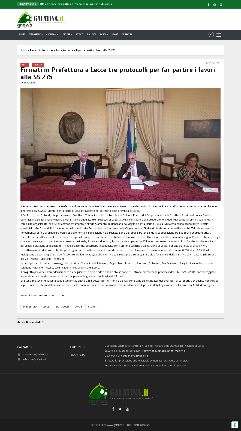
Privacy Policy (77, 355)
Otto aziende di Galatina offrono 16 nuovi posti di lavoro (76, 4)
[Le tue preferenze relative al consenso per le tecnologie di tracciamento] (234, 424)
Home (22, 34)
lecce (46, 306)
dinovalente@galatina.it (35, 354)
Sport (114, 34)
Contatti (127, 34)
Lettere (66, 34)
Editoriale (35, 34)
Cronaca (51, 34)
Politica (91, 34)
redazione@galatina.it (34, 359)
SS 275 (91, 306)
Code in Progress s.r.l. (135, 355)
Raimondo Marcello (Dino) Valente (163, 350)
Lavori (79, 306)
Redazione (29, 82)
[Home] (42, 19)
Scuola (104, 34)
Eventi (79, 34)
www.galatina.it (115, 425)
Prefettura (30, 306)
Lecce (25, 65)
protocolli (62, 306)
